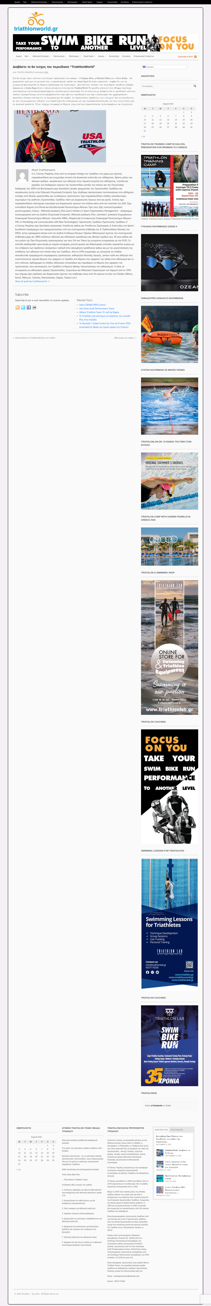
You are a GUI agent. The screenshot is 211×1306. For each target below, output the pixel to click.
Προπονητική (56, 2)
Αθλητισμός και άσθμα (125, 338)
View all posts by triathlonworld (32, 281)
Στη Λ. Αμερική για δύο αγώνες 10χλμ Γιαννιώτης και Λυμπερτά (176, 1164)
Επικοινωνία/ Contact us (142, 2)
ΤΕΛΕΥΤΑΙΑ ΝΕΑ (176, 1130)
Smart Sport (86, 2)
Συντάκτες (125, 2)
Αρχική (17, 2)
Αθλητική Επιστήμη (38, 2)
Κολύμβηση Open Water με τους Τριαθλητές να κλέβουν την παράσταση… (169, 1139)
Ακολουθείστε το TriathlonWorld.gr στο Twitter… (35, 338)
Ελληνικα (149, 67)
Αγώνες (99, 2)
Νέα (24, 2)
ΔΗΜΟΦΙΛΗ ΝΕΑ (161, 1130)
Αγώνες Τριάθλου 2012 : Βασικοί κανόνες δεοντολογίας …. (175, 1190)
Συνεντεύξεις (112, 2)
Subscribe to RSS (185, 57)
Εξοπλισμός (71, 2)
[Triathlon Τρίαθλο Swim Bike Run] (36, 32)
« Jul (143, 136)
